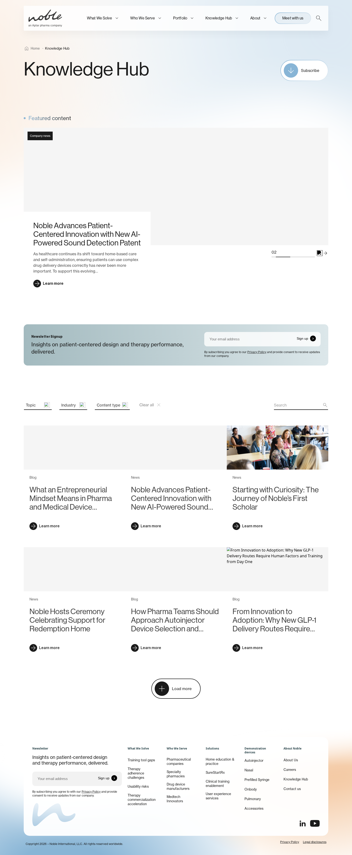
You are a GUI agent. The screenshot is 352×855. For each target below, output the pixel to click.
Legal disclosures (314, 842)
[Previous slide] (320, 253)
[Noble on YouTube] (315, 823)
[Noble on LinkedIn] (302, 823)
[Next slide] (325, 253)
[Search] (319, 18)
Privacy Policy (256, 352)
